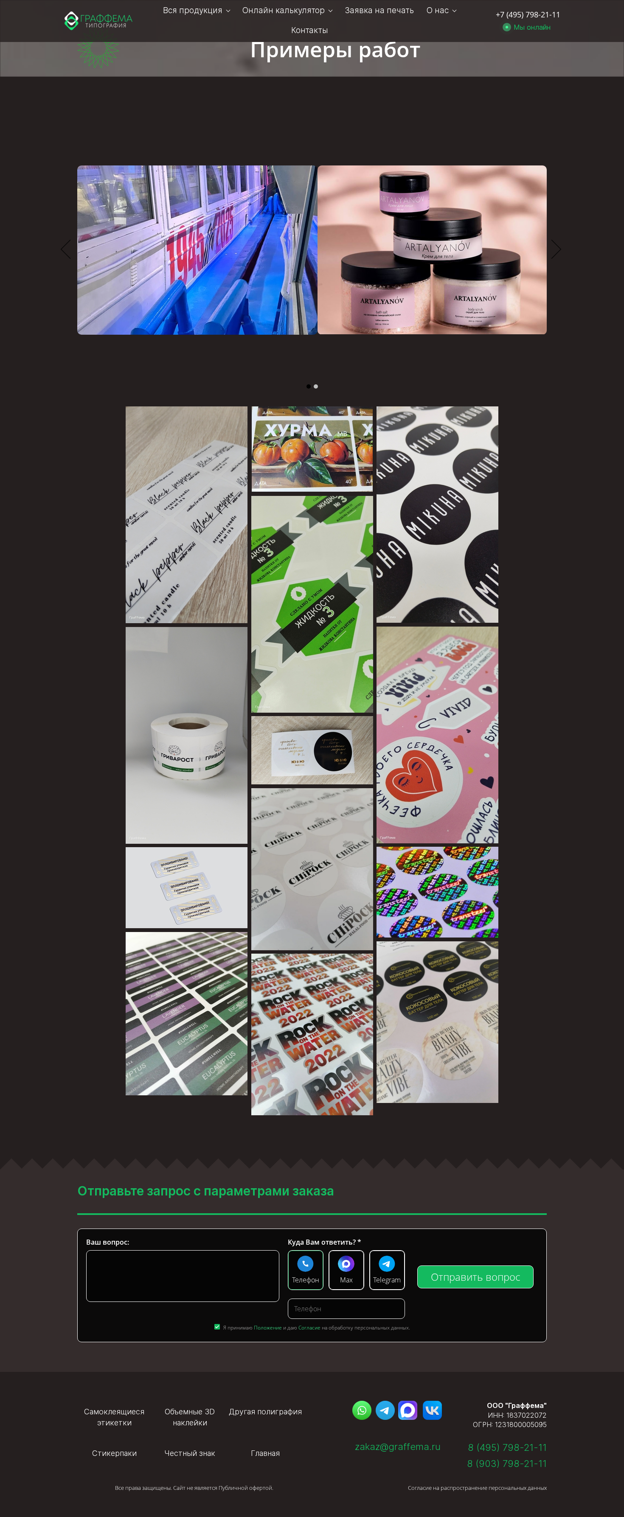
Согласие (309, 1327)
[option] (312, 250)
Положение (268, 1327)
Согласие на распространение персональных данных (477, 1488)
